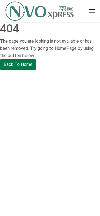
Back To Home (18, 64)
